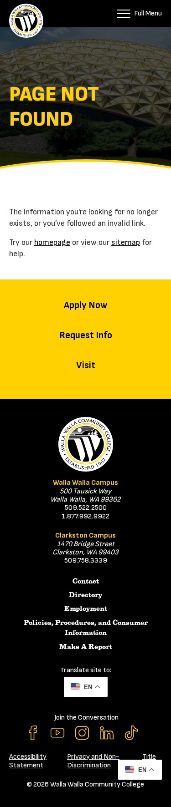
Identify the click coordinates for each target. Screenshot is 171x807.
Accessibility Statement (28, 760)
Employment (85, 608)
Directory (85, 594)
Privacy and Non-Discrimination (93, 760)
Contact (86, 581)
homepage (52, 242)
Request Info (85, 335)
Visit (85, 365)
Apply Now (85, 305)
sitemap (125, 242)
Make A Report (85, 646)
